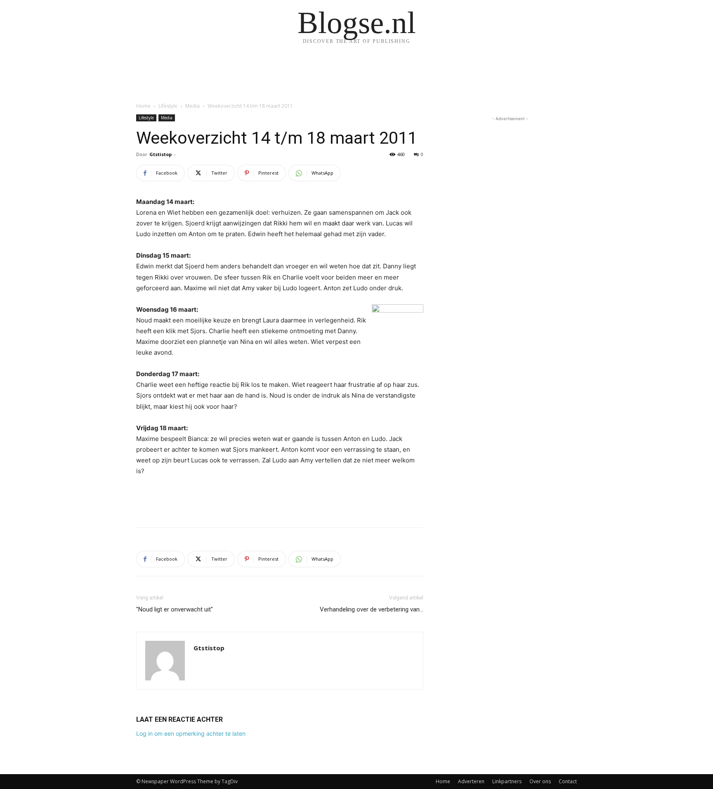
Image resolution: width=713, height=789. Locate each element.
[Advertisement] (279, 499)
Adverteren (471, 781)
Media (192, 105)
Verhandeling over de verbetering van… (371, 609)
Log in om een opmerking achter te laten (191, 733)
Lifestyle (167, 105)
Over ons (540, 781)
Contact (568, 781)
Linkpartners (507, 781)
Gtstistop (160, 154)
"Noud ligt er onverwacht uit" (174, 609)
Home (143, 105)
